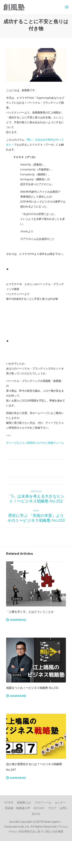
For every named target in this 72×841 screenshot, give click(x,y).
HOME (8, 802)
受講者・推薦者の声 (17, 808)
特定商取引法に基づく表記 (35, 831)
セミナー (60, 802)
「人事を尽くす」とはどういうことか (30, 611)
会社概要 (58, 831)
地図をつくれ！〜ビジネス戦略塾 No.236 (32, 688)
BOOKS (39, 808)
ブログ (52, 808)
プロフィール (42, 802)
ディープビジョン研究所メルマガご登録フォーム (35, 442)
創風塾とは (24, 802)
